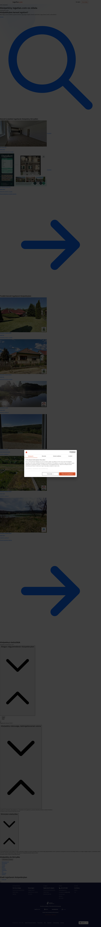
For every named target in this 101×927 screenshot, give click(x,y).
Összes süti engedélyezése (67, 473)
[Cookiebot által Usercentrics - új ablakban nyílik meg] (70, 452)
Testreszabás (49, 473)
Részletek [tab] (44, 456)
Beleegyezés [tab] (30, 456)
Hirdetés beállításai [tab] (57, 456)
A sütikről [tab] (70, 456)
